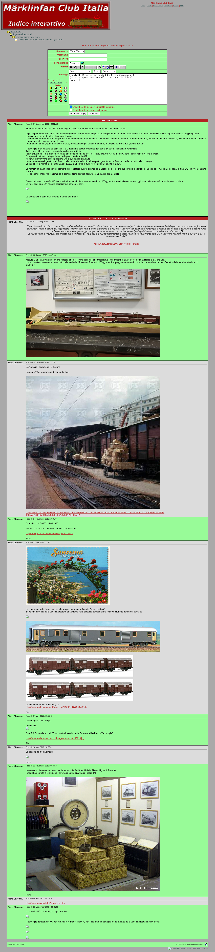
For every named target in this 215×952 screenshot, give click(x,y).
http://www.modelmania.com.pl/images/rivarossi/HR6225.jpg (55, 738)
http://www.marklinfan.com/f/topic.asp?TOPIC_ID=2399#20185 (56, 707)
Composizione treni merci (27, 37)
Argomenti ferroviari (22, 34)
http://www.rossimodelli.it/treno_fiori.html (45, 903)
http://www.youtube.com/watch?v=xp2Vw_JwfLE (49, 533)
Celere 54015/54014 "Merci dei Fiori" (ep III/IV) (40, 39)
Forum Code (56, 82)
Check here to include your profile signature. (93, 107)
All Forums (15, 31)
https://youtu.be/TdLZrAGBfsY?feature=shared (116, 244)
